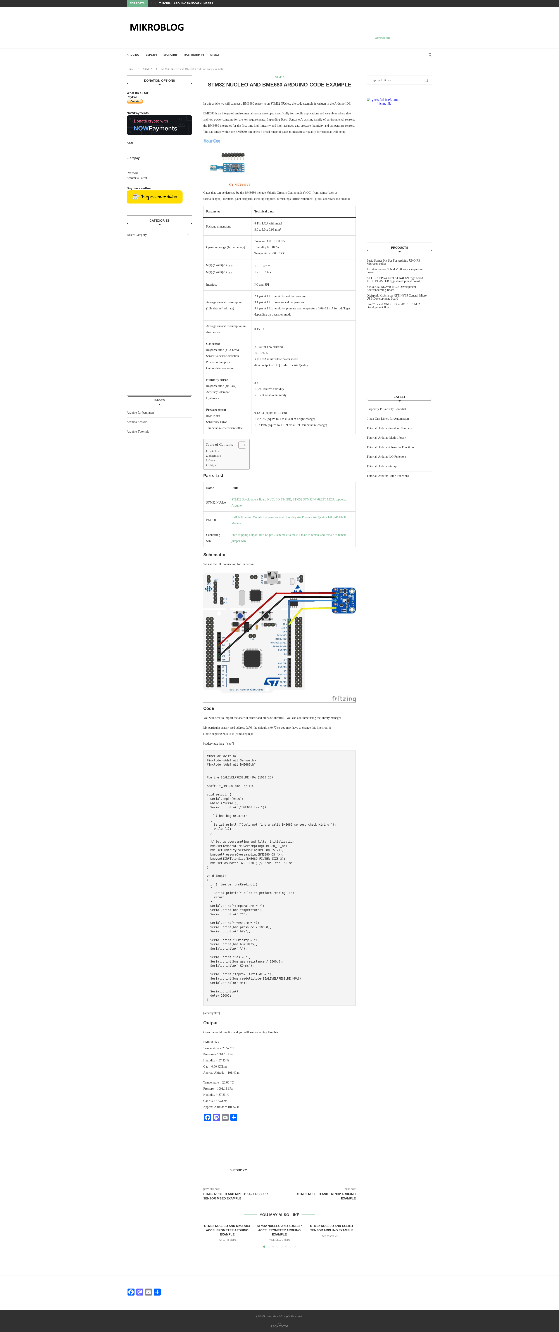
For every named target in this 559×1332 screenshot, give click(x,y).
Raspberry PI (194, 54)
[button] (151, 3)
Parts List (214, 451)
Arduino (133, 54)
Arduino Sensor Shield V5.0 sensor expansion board (395, 271)
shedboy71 (238, 1170)
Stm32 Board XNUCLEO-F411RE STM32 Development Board (393, 306)
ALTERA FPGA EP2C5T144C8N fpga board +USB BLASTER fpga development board (395, 279)
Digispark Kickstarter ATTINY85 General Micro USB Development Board (397, 297)
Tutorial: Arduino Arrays (382, 466)
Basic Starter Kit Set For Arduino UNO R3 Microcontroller (393, 262)
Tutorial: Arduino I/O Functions (386, 456)
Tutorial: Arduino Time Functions (388, 476)
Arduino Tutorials (138, 431)
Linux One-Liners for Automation (388, 418)
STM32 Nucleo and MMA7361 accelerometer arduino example (227, 1230)
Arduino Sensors (137, 422)
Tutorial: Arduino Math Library (183, 3)
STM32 (214, 54)
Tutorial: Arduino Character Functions (390, 447)
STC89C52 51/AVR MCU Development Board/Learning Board (391, 288)
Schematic (215, 455)
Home (130, 69)
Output (213, 465)
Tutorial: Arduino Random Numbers (389, 428)
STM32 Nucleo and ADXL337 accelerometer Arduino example (279, 1230)
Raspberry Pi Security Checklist (386, 409)
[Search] (430, 54)
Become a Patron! (138, 177)
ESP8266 (151, 54)
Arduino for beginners (140, 412)
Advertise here (382, 37)
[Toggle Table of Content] (240, 445)
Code (212, 460)
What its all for (137, 93)
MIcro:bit (170, 54)
